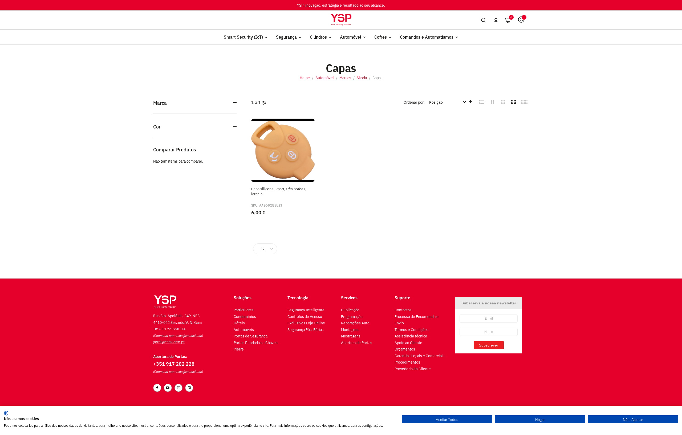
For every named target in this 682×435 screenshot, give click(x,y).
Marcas (345, 77)
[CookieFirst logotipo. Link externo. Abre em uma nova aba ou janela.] (6, 413)
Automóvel (325, 77)
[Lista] (481, 102)
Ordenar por (414, 101)
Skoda (362, 77)
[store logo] (341, 20)
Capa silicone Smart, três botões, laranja (278, 191)
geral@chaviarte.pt (169, 341)
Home (305, 77)
